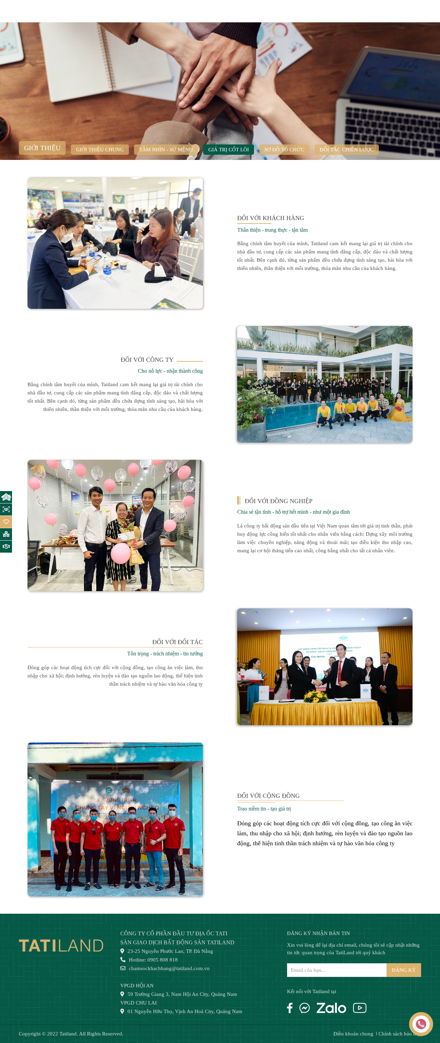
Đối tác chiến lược (347, 149)
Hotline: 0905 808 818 (153, 960)
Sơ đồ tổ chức (284, 149)
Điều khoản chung (353, 1033)
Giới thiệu (42, 148)
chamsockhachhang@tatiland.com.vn (169, 968)
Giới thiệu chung (100, 149)
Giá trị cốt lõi (228, 149)
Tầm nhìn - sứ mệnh (166, 149)
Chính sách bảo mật (399, 1033)
